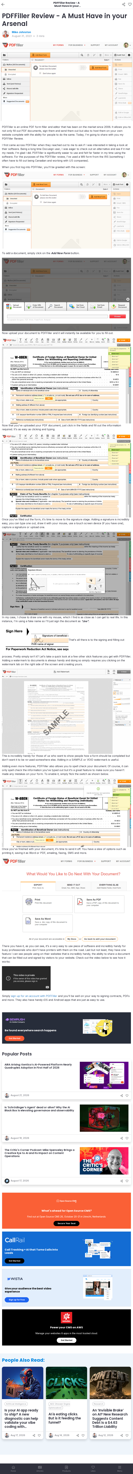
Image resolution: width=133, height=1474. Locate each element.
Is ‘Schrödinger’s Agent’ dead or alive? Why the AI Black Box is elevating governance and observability (39, 1109)
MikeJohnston (21, 32)
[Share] (123, 4)
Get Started (14, 1038)
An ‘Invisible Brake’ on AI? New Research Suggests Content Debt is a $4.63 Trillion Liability (110, 1418)
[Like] (130, 4)
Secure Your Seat (66, 1223)
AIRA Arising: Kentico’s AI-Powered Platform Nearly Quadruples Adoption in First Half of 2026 (38, 1066)
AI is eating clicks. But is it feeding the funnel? (64, 1418)
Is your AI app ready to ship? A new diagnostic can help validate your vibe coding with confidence (21, 1420)
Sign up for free (17, 1300)
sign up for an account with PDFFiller (34, 996)
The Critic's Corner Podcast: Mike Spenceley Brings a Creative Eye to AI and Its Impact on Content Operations (39, 1153)
